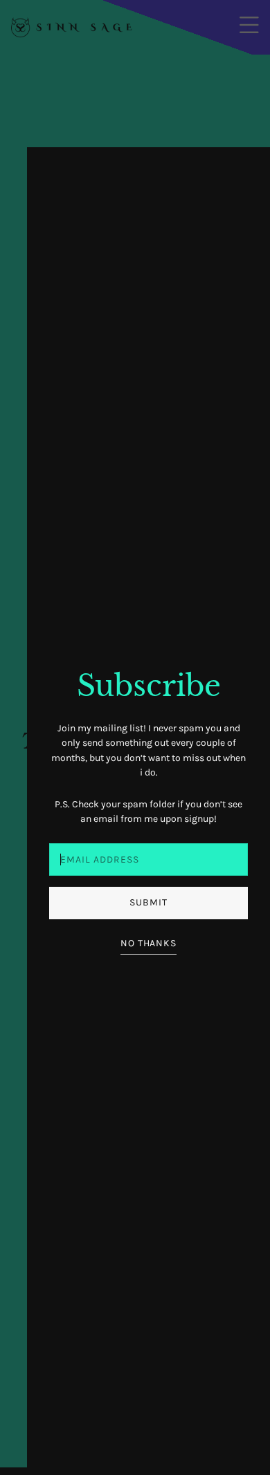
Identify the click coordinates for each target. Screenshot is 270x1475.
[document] (135, 737)
